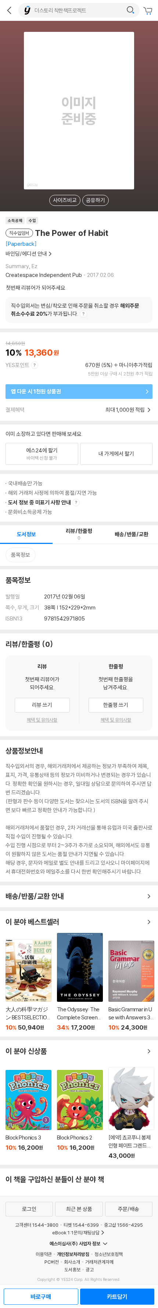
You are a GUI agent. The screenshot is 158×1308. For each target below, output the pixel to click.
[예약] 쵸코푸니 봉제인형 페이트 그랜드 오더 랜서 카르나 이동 (131, 1113)
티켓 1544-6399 (81, 1225)
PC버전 (51, 1262)
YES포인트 (17, 365)
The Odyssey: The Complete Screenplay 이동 (80, 982)
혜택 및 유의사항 (42, 720)
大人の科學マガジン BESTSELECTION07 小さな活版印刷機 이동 (28, 985)
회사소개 (72, 1262)
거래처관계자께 (99, 1262)
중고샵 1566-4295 (123, 1225)
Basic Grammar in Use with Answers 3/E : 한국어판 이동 (131, 986)
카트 (149, 11)
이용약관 (44, 1254)
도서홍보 (72, 1269)
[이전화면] (9, 10)
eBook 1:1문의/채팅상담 (76, 1232)
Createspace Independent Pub (44, 274)
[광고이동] (130, 10)
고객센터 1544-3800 (36, 1225)
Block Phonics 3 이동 (28, 1114)
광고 (90, 1269)
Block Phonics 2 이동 (80, 1114)
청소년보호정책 (108, 1254)
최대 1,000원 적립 (125, 409)
